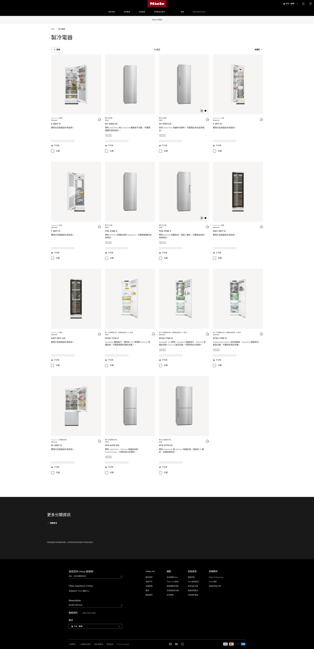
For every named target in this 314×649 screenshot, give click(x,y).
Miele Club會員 (172, 582)
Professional (199, 12)
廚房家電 (111, 12)
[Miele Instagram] (182, 644)
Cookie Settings (123, 644)
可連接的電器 (193, 595)
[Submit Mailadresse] (121, 606)
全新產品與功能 (173, 590)
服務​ (182, 12)
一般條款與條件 (85, 644)
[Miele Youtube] (176, 644)
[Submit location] (121, 577)
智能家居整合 (193, 590)
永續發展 (149, 586)
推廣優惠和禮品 (173, 586)
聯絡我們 (149, 595)
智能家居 (191, 577)
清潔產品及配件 (159, 12)
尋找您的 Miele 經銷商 (81, 571)
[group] (76, 104)
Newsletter (75, 600)
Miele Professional (216, 577)
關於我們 (149, 577)
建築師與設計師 (215, 586)
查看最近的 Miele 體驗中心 (79, 591)
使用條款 (109, 644)
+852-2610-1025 (89, 613)
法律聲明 (72, 644)
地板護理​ (142, 12)
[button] (201, 110)
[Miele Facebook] (170, 644)
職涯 (147, 590)
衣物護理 (127, 12)
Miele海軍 (213, 582)
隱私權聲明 (98, 644)
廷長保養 (170, 595)
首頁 (52, 29)
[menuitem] (113, 11)
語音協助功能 (193, 586)
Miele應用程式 (193, 582)
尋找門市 (149, 582)
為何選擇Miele (172, 577)
